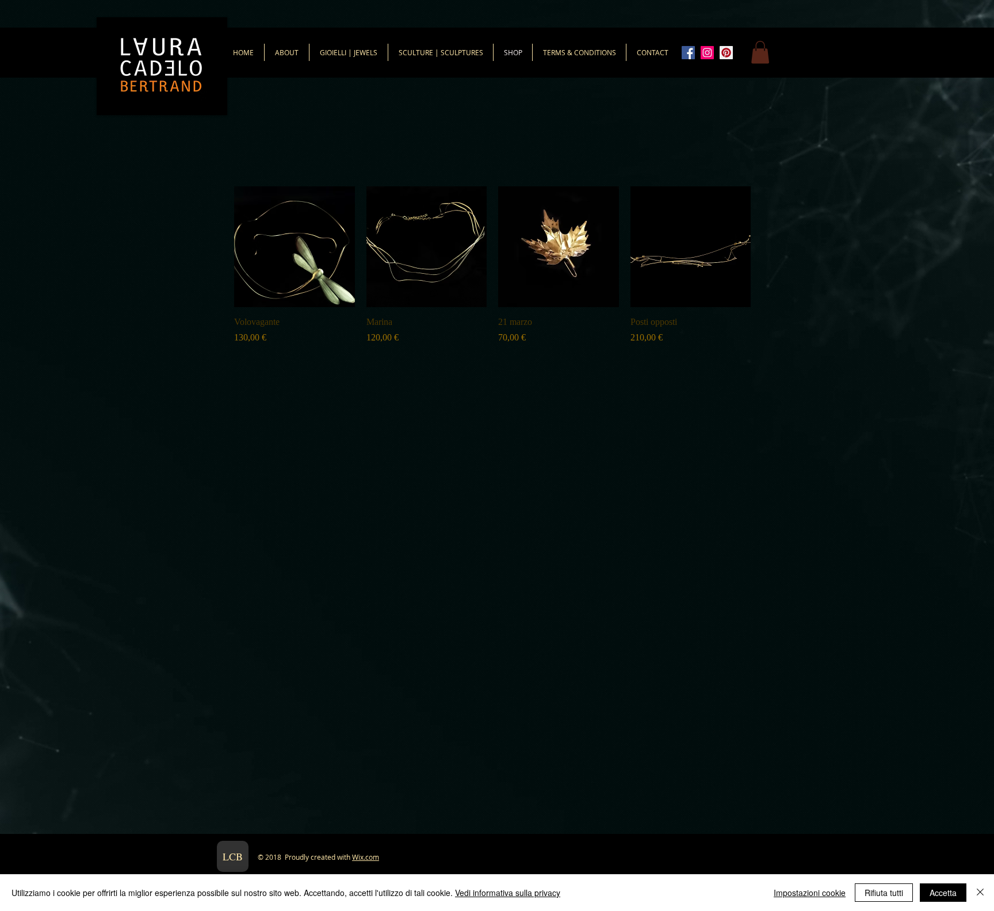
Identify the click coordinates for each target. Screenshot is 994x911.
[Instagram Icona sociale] (707, 52)
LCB (233, 856)
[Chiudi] (980, 892)
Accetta (943, 892)
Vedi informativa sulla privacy (507, 892)
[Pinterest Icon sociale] (726, 52)
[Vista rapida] (294, 246)
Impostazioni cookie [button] (810, 892)
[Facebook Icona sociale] (688, 52)
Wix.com (365, 857)
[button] (760, 52)
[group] (492, 265)
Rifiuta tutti (884, 892)
